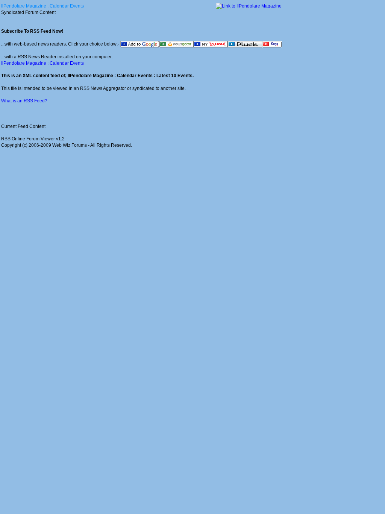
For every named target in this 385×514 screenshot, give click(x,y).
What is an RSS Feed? (24, 100)
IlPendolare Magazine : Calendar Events (42, 6)
